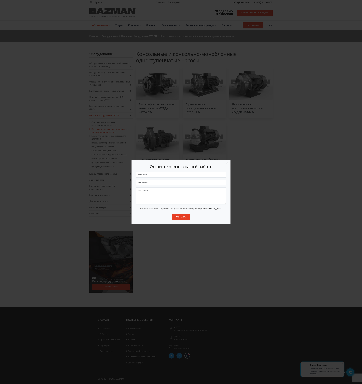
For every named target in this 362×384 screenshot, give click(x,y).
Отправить (181, 217)
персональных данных (211, 208)
